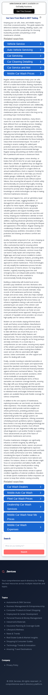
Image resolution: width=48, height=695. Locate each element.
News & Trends (13, 633)
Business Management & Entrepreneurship (26, 606)
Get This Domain (24, 11)
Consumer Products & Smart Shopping (23, 610)
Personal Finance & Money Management (24, 618)
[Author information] (40, 17)
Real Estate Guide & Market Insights (22, 637)
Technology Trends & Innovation (21, 645)
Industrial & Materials (16, 622)
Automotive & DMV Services (19, 602)
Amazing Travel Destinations (19, 649)
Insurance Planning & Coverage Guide (23, 626)
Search (24, 552)
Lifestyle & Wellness (15, 629)
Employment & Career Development (22, 614)
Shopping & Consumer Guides (20, 641)
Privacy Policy (12, 665)
